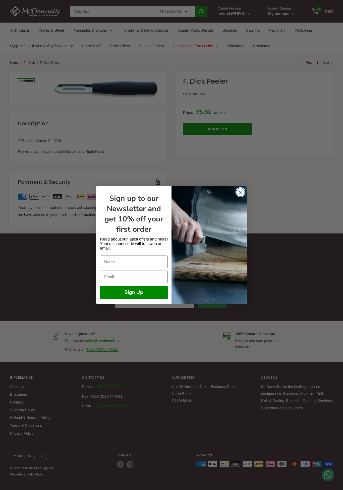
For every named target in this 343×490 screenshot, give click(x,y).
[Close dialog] (240, 192)
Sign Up (134, 292)
